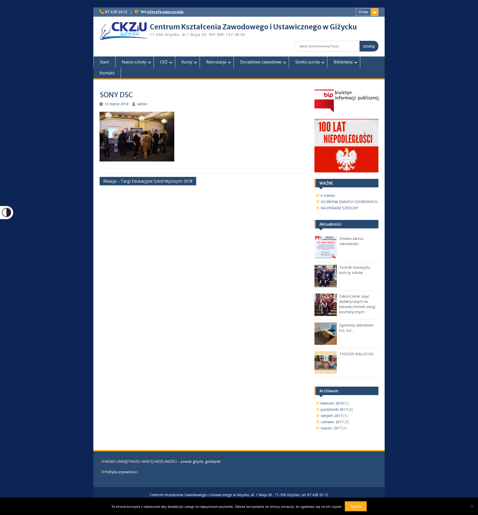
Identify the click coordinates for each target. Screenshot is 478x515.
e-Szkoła (328, 195)
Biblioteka (343, 62)
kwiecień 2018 (332, 403)
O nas (363, 12)
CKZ (164, 62)
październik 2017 (334, 409)
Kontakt (107, 73)
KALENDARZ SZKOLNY (339, 208)
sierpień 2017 (331, 415)
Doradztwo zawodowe (260, 62)
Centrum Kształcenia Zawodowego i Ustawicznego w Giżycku (253, 26)
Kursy (186, 62)
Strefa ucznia (307, 62)
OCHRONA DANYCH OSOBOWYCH (349, 201)
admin (142, 104)
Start (104, 62)
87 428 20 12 (116, 12)
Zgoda (355, 506)
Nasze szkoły (134, 62)
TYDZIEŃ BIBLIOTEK (356, 354)
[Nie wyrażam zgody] (471, 506)
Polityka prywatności (121, 471)
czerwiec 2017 (332, 421)
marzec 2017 (331, 428)
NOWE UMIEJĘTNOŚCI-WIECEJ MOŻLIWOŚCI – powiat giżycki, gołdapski (163, 461)
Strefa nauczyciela (166, 12)
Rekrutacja (216, 62)
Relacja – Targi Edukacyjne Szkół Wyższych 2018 (147, 181)
